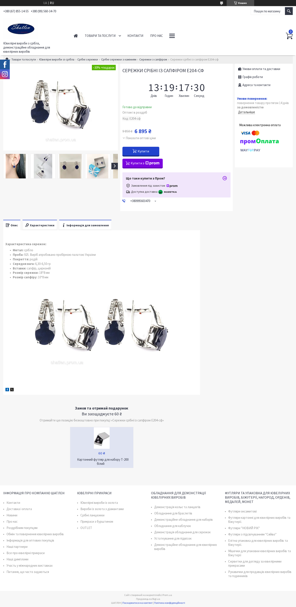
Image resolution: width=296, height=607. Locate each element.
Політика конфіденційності (169, 602)
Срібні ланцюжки (92, 515)
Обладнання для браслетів (173, 513)
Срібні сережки (87, 59)
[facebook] (7, 390)
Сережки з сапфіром (153, 59)
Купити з (137, 163)
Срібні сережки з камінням (118, 59)
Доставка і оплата (19, 509)
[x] (12, 390)
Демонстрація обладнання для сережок (182, 532)
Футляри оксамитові (242, 511)
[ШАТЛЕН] (33, 27)
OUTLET (86, 528)
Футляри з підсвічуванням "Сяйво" (252, 534)
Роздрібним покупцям (22, 528)
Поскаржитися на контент (137, 602)
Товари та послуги (100, 36)
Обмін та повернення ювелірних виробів (35, 534)
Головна (75, 35)
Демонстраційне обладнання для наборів (183, 519)
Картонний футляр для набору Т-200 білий (102, 461)
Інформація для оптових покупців (30, 540)
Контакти (135, 36)
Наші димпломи (17, 559)
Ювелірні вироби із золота (99, 503)
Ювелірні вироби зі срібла (56, 59)
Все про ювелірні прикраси (26, 553)
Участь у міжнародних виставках (30, 565)
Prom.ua (167, 595)
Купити (143, 151)
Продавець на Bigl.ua (148, 598)
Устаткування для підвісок (173, 538)
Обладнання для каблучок (172, 526)
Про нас (156, 36)
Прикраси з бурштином (96, 521)
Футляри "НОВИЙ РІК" (244, 528)
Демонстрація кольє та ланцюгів (177, 507)
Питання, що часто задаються (28, 572)
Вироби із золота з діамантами (102, 509)
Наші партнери (17, 547)
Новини (12, 515)
